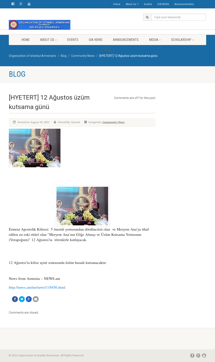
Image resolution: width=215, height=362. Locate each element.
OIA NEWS (163, 4)
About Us (131, 4)
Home (116, 4)
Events (148, 4)
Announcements (184, 4)
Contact (107, 50)
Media (153, 40)
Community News (113, 122)
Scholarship (181, 40)
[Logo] (39, 25)
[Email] (36, 299)
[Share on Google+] (29, 299)
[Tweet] (22, 299)
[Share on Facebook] (15, 299)
